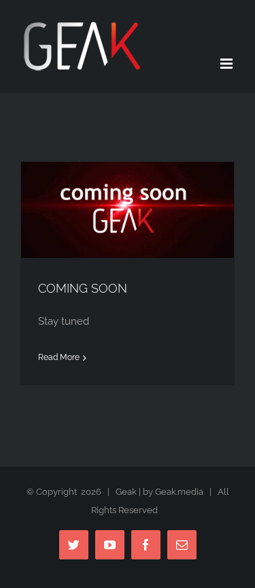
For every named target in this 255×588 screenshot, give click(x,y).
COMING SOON (82, 288)
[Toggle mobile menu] (227, 63)
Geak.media (179, 492)
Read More (59, 357)
